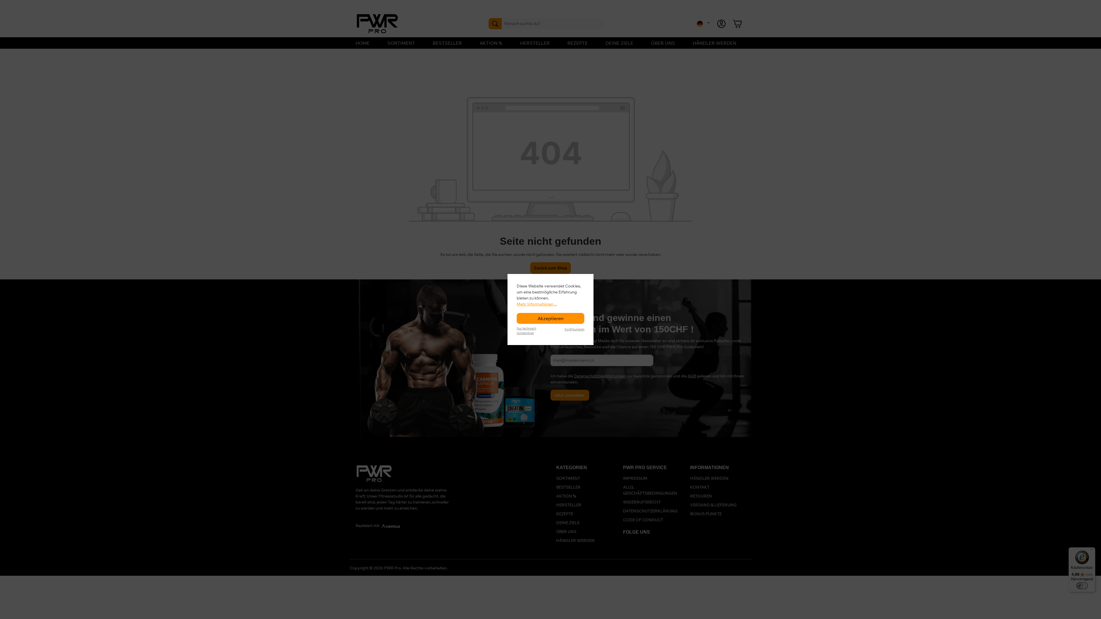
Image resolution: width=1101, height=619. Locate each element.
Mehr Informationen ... (537, 304)
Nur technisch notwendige (526, 330)
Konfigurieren (574, 329)
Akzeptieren (550, 318)
